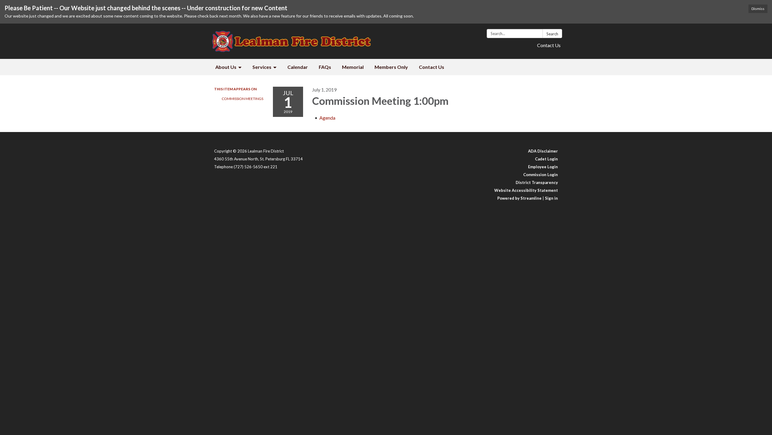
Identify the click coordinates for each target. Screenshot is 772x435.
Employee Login (543, 166)
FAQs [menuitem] (325, 67)
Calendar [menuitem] (297, 67)
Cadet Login (546, 158)
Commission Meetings (242, 98)
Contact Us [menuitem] (431, 67)
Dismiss (757, 8)
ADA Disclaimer (543, 151)
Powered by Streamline (519, 198)
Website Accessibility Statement (526, 190)
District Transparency (537, 182)
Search (552, 33)
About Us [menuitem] (225, 67)
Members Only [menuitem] (391, 67)
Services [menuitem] (261, 67)
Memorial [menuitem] (353, 67)
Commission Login (540, 174)
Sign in (551, 198)
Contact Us (549, 45)
